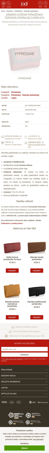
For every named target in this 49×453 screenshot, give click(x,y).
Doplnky (10, 11)
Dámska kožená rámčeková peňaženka (12, 304)
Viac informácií (38, 439)
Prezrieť (12, 271)
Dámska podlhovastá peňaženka (36, 303)
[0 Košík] (45, 3)
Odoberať (24, 355)
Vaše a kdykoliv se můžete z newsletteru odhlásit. (23, 360)
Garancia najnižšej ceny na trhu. (36, 144)
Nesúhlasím (24, 443)
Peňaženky (18, 11)
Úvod (3, 11)
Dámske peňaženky (31, 11)
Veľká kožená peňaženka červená (12, 258)
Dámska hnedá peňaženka (36, 258)
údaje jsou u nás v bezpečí (14, 359)
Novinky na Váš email (24, 343)
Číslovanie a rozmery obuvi (11, 223)
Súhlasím (24, 448)
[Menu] (3, 3)
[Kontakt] (8, 3)
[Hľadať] (40, 3)
